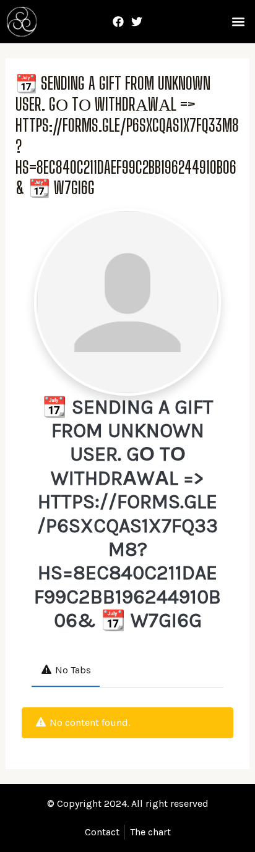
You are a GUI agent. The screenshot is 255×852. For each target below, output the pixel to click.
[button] (238, 22)
